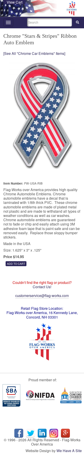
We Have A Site (69, 450)
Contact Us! (42, 286)
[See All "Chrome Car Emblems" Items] (34, 53)
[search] (77, 22)
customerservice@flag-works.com (42, 295)
